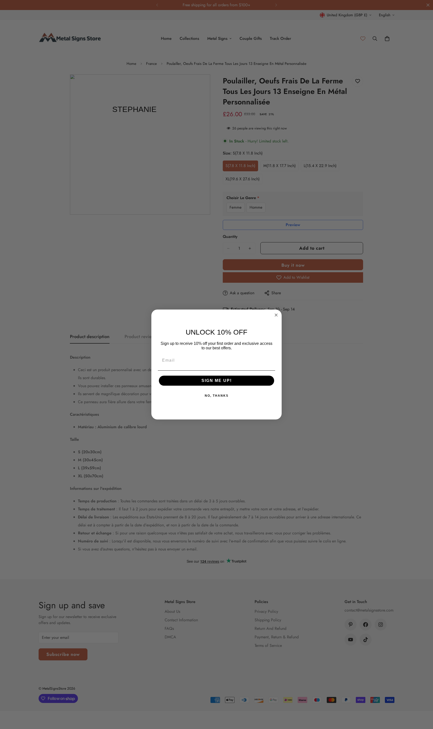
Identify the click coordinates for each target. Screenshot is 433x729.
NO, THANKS (217, 395)
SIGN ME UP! (216, 380)
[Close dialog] (276, 315)
